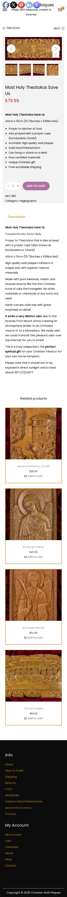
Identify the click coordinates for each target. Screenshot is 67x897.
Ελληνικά (10, 814)
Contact (10, 866)
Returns (10, 783)
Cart (8, 841)
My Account (13, 835)
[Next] (56, 48)
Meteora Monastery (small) (33, 466)
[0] (60, 10)
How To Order (14, 771)
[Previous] (11, 48)
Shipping (11, 777)
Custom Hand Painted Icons (23, 801)
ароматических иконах (18, 808)
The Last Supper (33, 708)
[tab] (33, 216)
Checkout (11, 847)
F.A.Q (8, 789)
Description (16, 217)
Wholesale (12, 795)
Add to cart (36, 186)
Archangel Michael (33, 627)
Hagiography (28, 201)
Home (9, 853)
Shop (8, 859)
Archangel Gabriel (33, 547)
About (9, 764)
